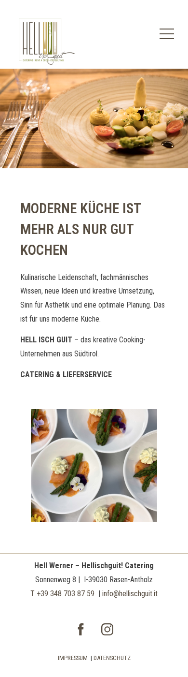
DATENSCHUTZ (112, 658)
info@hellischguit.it (130, 593)
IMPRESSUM (73, 658)
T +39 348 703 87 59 (62, 593)
